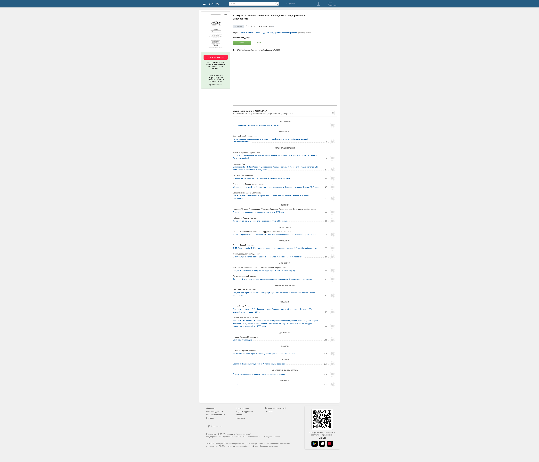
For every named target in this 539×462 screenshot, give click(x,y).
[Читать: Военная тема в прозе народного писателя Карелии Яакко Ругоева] (332, 178)
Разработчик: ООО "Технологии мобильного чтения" (228, 434)
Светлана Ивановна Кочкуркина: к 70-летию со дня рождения (259, 364)
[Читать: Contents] (332, 384)
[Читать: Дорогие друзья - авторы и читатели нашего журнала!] (332, 125)
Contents (236, 385)
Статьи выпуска (266, 26)
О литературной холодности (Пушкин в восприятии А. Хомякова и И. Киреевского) (268, 257)
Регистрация (332, 5)
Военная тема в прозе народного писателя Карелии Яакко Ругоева (261, 178)
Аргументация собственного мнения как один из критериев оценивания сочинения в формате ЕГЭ (274, 234)
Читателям (240, 418)
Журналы (269, 412)
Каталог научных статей (275, 408)
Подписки (290, 4)
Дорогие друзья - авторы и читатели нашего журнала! (256, 125)
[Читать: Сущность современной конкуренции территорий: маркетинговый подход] (332, 270)
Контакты (210, 418)
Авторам (239, 415)
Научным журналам (244, 412)
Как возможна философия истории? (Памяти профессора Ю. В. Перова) (263, 353)
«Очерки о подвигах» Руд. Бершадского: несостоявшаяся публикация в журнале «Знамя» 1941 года (275, 187)
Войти (330, 3)
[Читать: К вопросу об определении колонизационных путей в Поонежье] (332, 220)
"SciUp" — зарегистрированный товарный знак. (239, 446)
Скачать (259, 42)
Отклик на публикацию (242, 340)
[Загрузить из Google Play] (314, 444)
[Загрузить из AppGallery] (329, 444)
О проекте (210, 408)
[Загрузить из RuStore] (322, 444)
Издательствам (242, 408)
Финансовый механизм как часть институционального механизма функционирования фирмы (272, 279)
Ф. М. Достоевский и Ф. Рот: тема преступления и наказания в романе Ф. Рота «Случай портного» (275, 248)
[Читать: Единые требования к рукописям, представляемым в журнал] (332, 374)
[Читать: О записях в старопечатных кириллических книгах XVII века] (332, 212)
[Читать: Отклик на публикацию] (332, 339)
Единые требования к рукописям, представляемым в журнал (259, 374)
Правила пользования (215, 415)
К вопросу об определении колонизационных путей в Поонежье (260, 221)
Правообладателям (214, 412)
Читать (241, 42)
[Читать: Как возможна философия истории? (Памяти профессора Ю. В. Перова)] (332, 353)
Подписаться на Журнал (215, 57)
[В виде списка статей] (332, 113)
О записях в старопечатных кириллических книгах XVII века (258, 212)
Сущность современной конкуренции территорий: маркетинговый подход (264, 270)
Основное (238, 26)
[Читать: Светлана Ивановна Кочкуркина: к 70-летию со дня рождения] (332, 363)
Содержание (251, 26)
